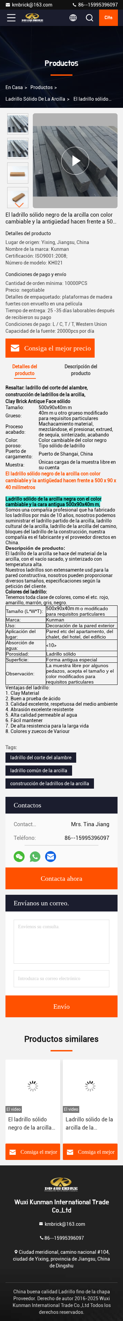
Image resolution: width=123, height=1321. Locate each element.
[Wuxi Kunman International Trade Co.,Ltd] (33, 18)
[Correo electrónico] (50, 856)
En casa (14, 87)
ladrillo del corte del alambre (40, 757)
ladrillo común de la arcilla (38, 770)
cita (108, 17)
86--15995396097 (97, 5)
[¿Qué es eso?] (35, 857)
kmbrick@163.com (32, 5)
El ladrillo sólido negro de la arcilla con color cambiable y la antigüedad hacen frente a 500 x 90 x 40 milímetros (32, 1124)
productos (41, 87)
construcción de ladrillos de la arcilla (49, 783)
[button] (19, 205)
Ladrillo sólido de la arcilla (35, 99)
